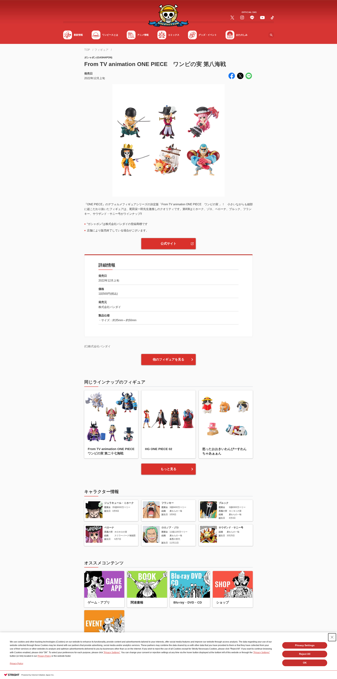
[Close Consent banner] (332, 637)
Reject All (304, 653)
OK (305, 662)
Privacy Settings (305, 645)
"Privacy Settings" (111, 652)
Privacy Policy (44, 656)
